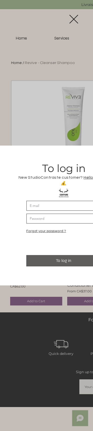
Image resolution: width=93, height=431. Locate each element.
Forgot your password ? (46, 231)
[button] (73, 19)
